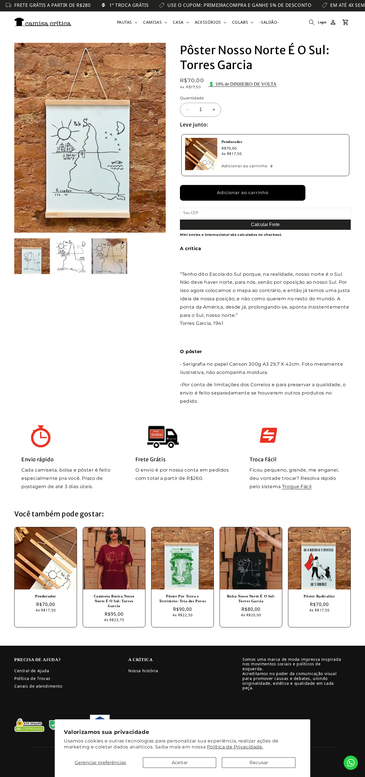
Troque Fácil (297, 486)
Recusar (259, 762)
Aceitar (180, 762)
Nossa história (143, 670)
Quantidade (192, 98)
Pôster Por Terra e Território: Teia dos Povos (182, 598)
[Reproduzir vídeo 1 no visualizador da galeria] (109, 256)
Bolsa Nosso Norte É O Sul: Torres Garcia (251, 598)
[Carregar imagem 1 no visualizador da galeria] (32, 256)
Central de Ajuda (31, 670)
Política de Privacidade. (235, 747)
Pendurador (232, 142)
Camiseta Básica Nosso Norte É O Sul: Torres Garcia (114, 601)
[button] (126, 22)
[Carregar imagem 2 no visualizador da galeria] (70, 256)
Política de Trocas (32, 678)
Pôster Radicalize (319, 596)
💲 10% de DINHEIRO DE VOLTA (242, 84)
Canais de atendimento (38, 686)
